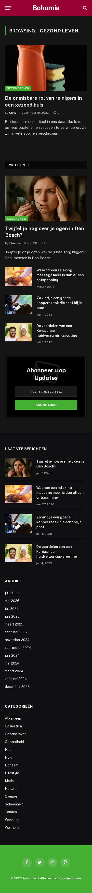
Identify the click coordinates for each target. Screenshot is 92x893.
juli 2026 (12, 593)
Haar (9, 750)
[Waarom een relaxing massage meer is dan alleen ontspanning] (18, 276)
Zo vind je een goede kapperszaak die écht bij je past (59, 303)
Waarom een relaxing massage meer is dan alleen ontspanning (60, 275)
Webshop (12, 820)
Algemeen (13, 718)
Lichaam (11, 765)
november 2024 (17, 640)
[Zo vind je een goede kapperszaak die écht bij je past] (18, 304)
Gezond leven (18, 88)
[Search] (84, 7)
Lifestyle (12, 773)
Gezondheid (16, 218)
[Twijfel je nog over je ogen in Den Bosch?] (46, 198)
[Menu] (8, 7)
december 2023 (17, 687)
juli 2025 (12, 609)
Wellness (12, 828)
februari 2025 (16, 632)
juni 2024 (12, 655)
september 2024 (18, 648)
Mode (9, 781)
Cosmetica (13, 726)
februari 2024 (16, 679)
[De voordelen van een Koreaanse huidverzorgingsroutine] (18, 332)
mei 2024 (12, 663)
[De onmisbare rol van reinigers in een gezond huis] (46, 68)
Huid (8, 757)
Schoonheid (14, 804)
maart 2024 (14, 671)
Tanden (11, 812)
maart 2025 (14, 624)
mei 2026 (12, 601)
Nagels (10, 789)
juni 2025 (12, 616)
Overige (11, 796)
